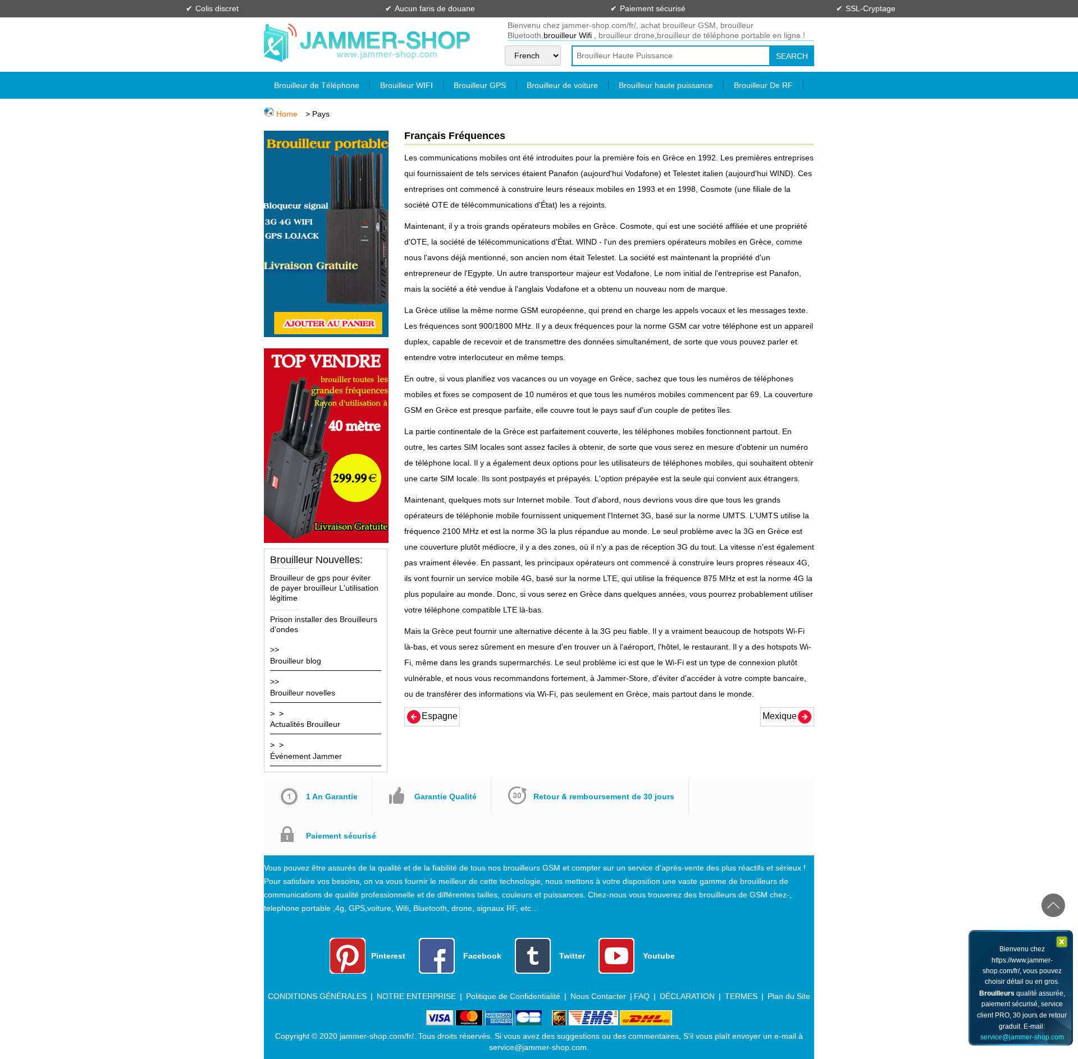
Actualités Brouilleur (305, 724)
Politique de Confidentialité (513, 996)
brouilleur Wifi (568, 35)
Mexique (779, 716)
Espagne (440, 716)
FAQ (642, 996)
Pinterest (388, 955)
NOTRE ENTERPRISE (416, 996)
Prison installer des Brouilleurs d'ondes (323, 624)
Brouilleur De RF (763, 85)
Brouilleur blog (295, 660)
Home (287, 113)
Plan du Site (789, 996)
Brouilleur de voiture (562, 85)
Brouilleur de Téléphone (316, 85)
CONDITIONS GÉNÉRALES (317, 996)
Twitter (572, 955)
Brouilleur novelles (302, 692)
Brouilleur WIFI (406, 85)
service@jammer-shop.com (1022, 1037)
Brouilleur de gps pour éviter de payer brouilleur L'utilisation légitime (324, 587)
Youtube (659, 955)
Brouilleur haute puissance (666, 85)
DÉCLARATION (687, 996)
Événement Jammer (306, 756)
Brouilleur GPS (480, 85)
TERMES (742, 996)
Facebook (482, 955)
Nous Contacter (598, 996)
